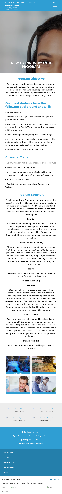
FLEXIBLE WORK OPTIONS (18, 393)
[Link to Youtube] (51, 479)
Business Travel (9, 2)
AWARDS (44, 373)
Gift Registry (16, 418)
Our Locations (21, 2)
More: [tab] (5, 472)
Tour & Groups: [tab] (8, 467)
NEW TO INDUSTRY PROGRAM (43, 393)
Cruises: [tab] (6, 457)
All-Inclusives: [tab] (8, 452)
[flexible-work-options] (18, 384)
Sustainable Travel (46, 409)
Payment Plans (20, 409)
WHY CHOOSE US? (18, 373)
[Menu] (54, 6)
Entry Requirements (46, 418)
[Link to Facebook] (47, 479)
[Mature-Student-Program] (44, 384)
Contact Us (32, 2)
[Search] (50, 6)
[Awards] (44, 364)
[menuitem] (10, 2)
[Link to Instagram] (55, 479)
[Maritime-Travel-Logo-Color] (12, 8)
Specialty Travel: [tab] (9, 462)
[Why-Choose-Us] (18, 364)
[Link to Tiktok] (58, 479)
